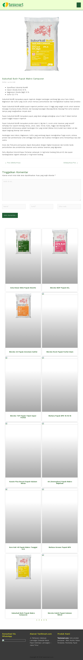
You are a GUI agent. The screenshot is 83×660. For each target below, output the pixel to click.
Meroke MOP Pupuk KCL (60, 288)
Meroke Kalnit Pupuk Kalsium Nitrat (60, 614)
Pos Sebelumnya (12, 163)
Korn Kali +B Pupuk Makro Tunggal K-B (23, 548)
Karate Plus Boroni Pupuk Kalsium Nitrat (23, 482)
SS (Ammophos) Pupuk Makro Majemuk (60, 482)
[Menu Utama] (79, 4)
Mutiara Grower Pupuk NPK (60, 547)
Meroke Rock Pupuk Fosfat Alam (59, 352)
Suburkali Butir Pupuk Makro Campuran (23, 614)
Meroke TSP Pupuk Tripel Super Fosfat (23, 417)
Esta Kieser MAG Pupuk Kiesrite (23, 288)
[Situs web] (69, 207)
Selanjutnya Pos (70, 163)
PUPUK (4, 82)
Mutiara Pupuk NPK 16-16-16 (60, 416)
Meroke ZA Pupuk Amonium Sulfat (23, 352)
